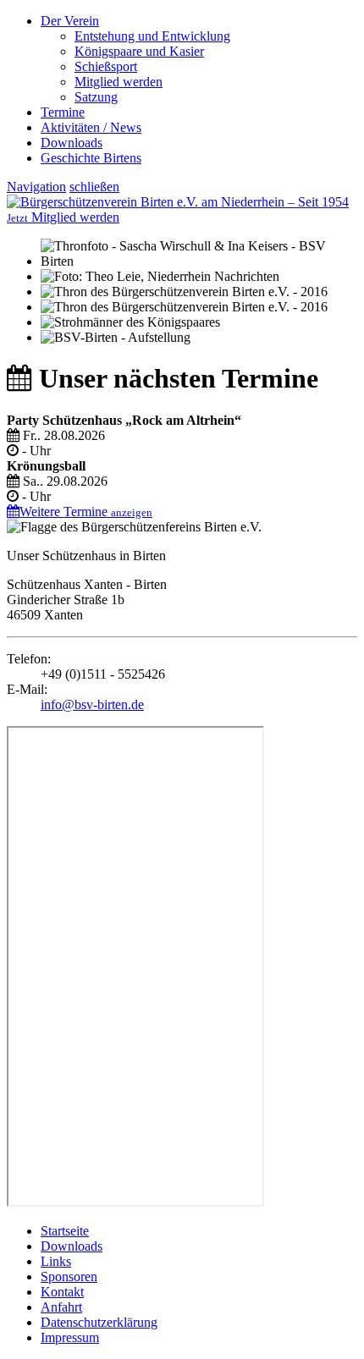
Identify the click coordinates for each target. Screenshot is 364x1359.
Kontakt (62, 1292)
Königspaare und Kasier (139, 51)
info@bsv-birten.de (92, 704)
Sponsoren (69, 1276)
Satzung (96, 97)
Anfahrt (61, 1307)
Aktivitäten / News (91, 127)
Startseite (65, 1231)
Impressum (70, 1337)
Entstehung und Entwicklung (152, 36)
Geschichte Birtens (91, 158)
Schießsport (105, 66)
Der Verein (70, 21)
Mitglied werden (118, 81)
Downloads (71, 142)
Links (56, 1261)
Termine (63, 112)
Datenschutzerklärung (99, 1322)
